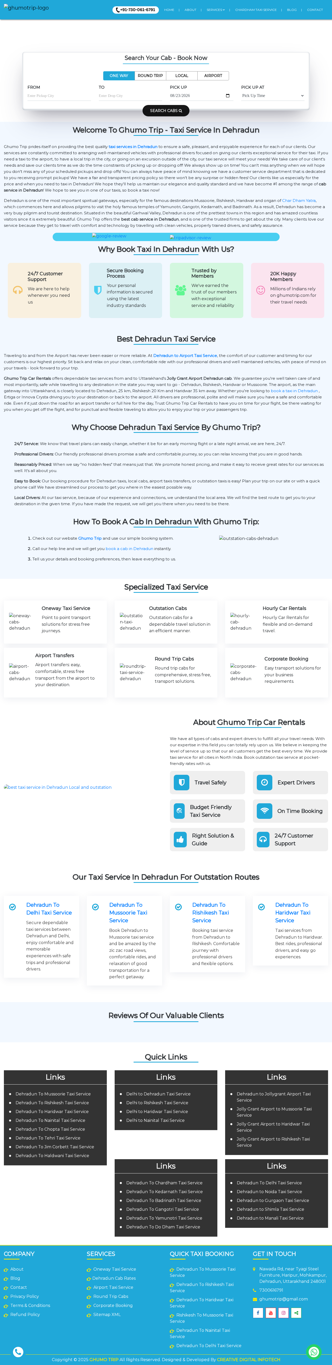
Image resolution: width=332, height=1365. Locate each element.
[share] (296, 1313)
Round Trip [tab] (150, 75)
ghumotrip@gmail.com (283, 1299)
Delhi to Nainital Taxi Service (155, 1120)
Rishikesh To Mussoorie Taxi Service (201, 1318)
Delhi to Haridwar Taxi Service (157, 1111)
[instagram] (283, 1313)
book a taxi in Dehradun (294, 390)
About (190, 10)
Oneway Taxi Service (114, 1269)
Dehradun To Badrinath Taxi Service (163, 1200)
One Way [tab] (119, 75)
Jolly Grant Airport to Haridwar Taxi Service (273, 1127)
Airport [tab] (213, 75)
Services (215, 10)
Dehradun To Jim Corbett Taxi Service (55, 1146)
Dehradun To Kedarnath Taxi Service (164, 1191)
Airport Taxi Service (112, 1287)
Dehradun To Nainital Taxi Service (50, 1120)
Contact (315, 10)
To (102, 87)
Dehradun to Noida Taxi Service (269, 1191)
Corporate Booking (112, 1305)
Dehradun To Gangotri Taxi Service (162, 1209)
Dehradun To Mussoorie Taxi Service (128, 913)
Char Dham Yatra (299, 200)
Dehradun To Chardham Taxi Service (164, 1182)
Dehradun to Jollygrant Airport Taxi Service (274, 1097)
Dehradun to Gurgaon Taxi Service (273, 1200)
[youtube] (271, 1313)
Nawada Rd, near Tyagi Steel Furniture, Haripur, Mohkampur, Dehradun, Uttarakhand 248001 (293, 1275)
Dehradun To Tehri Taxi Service (48, 1138)
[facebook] (258, 1313)
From (33, 87)
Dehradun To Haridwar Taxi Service (292, 913)
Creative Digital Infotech (248, 1359)
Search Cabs (164, 110)
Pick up (178, 87)
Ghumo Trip (90, 538)
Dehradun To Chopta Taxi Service (50, 1129)
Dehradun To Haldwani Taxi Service (52, 1155)
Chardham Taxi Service (256, 10)
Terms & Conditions (29, 1305)
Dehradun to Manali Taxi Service (270, 1218)
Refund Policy (24, 1314)
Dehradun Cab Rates (114, 1278)
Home (169, 10)
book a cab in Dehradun (129, 548)
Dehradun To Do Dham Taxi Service (163, 1227)
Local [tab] (181, 75)
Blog (292, 10)
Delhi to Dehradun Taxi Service (158, 1094)
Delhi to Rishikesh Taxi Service (157, 1102)
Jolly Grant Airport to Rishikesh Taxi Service (273, 1142)
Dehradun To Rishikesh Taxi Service (210, 913)
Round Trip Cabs (110, 1296)
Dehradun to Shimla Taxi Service (270, 1209)
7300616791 (271, 1290)
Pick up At (252, 87)
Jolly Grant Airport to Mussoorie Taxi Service (274, 1112)
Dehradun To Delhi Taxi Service (49, 909)
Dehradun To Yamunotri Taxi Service (164, 1218)
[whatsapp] (314, 1352)
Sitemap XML (106, 1314)
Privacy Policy (24, 1296)
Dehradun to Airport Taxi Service (185, 355)
